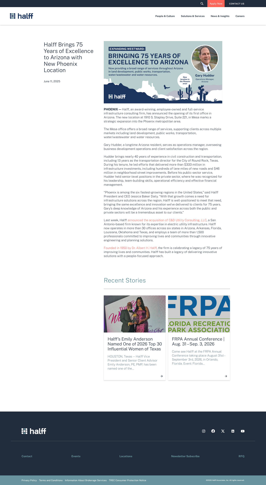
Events (75, 456)
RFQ (241, 456)
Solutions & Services (193, 16)
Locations (125, 456)
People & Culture (165, 16)
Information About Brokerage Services (86, 480)
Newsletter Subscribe (185, 456)
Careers (240, 16)
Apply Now (216, 3)
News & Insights (220, 16)
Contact (27, 456)
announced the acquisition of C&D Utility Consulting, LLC (167, 220)
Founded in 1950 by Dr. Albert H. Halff (130, 248)
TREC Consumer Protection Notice (127, 480)
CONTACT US (236, 3)
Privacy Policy (29, 480)
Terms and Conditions (51, 480)
